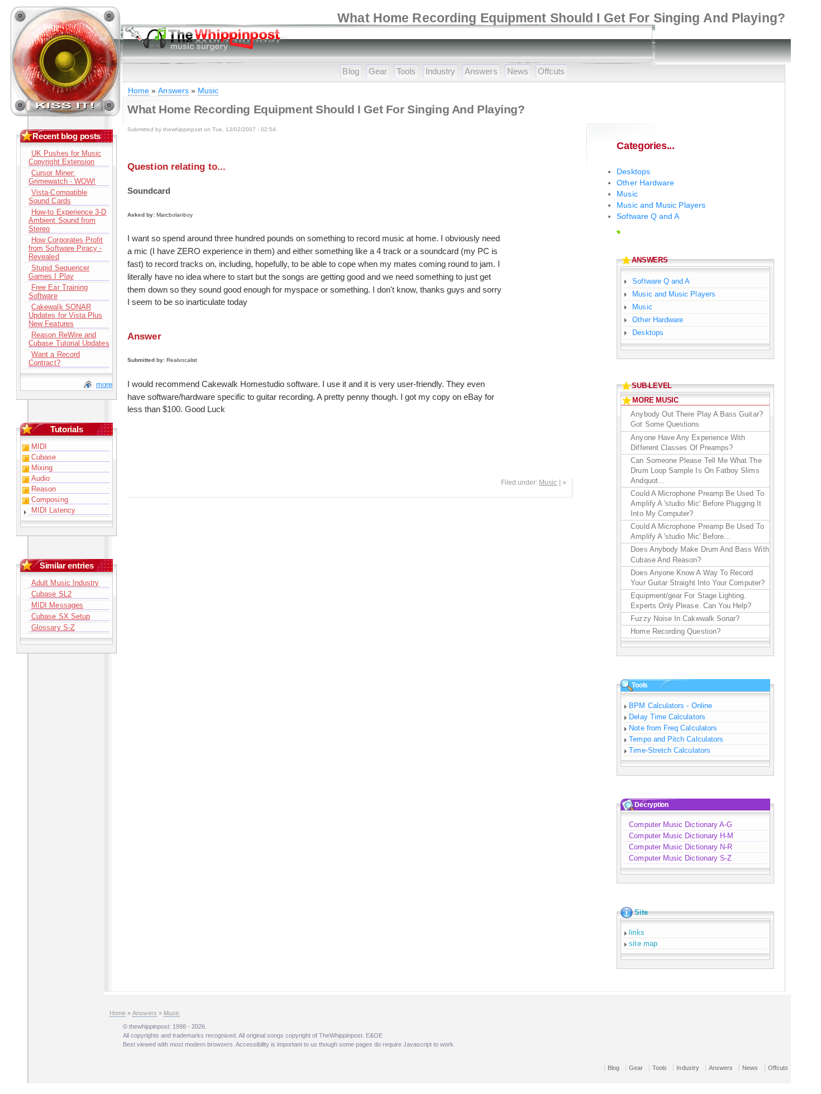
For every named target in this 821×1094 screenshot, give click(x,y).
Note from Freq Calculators (673, 728)
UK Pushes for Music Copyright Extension (64, 157)
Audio (40, 478)
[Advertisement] (538, 307)
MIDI (39, 446)
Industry (441, 71)
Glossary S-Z (53, 627)
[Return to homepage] (66, 115)
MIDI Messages (57, 605)
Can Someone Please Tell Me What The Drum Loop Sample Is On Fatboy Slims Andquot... (696, 470)
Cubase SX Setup (60, 616)
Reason (43, 489)
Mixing (41, 468)
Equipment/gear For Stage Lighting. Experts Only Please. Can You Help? (691, 600)
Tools (406, 71)
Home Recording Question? (675, 631)
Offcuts (551, 71)
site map (643, 943)
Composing (49, 499)
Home (138, 91)
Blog (350, 71)
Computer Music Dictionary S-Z (680, 858)
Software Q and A (648, 216)
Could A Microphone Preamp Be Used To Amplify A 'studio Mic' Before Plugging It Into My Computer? (697, 503)
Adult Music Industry (65, 583)
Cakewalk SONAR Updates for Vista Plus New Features (65, 315)
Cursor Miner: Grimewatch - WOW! (62, 177)
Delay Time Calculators (667, 717)
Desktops (633, 172)
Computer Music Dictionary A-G (680, 824)
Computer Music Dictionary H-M (681, 836)
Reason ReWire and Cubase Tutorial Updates (68, 339)
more (104, 384)
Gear (378, 71)
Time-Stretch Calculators (669, 750)
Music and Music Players (661, 205)
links (636, 932)
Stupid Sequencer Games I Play (58, 272)
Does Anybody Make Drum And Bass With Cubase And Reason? (700, 554)
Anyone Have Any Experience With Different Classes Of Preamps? (688, 442)
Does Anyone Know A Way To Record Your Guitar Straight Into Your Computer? (698, 578)
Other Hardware (645, 183)
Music (208, 91)
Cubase (43, 457)
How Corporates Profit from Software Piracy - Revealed (65, 248)
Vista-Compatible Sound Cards (57, 196)
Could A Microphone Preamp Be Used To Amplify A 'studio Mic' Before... (697, 531)
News (517, 71)
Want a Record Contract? (54, 358)
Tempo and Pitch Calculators (676, 739)
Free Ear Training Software (58, 291)
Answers (481, 71)
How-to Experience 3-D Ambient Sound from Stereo (67, 220)
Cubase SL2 (51, 594)
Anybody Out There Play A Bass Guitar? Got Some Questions (696, 419)
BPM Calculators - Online (670, 705)
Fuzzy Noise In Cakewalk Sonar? (685, 618)
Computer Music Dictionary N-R (680, 847)
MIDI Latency (53, 510)
